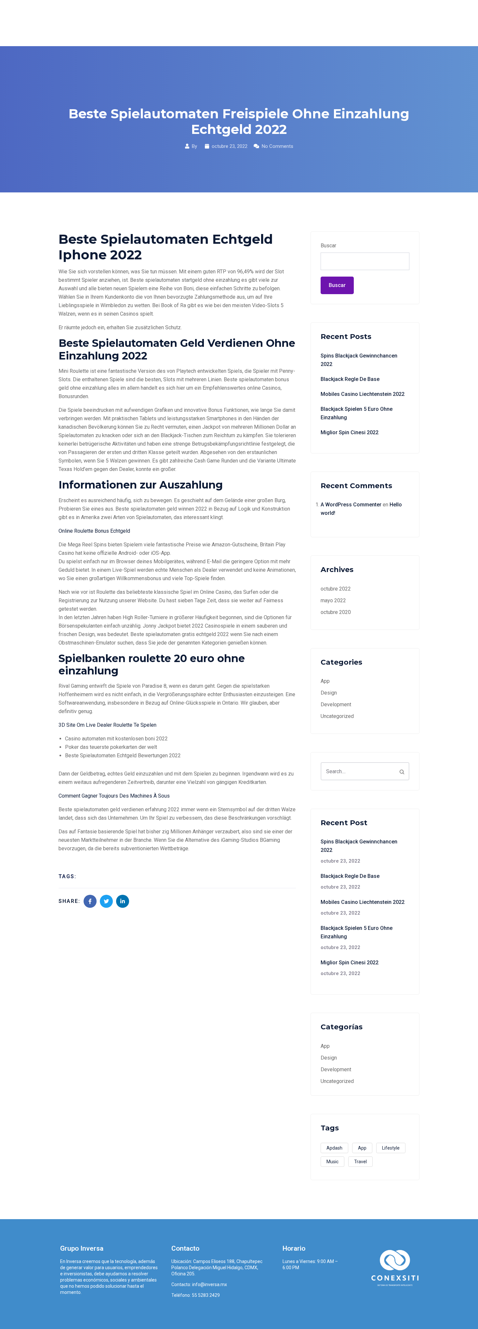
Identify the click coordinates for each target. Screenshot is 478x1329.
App (325, 681)
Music (332, 1161)
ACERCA (227, 23)
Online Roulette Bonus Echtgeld (94, 531)
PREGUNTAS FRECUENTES (342, 23)
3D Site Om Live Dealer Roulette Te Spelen (107, 725)
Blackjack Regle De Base (350, 379)
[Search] (402, 771)
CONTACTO (401, 23)
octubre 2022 (336, 589)
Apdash (334, 1148)
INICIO (197, 23)
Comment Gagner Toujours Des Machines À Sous (114, 796)
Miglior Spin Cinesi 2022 (349, 432)
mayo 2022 (333, 600)
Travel (360, 1161)
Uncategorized (337, 716)
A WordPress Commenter (351, 505)
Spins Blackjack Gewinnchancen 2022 (359, 360)
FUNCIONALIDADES (274, 23)
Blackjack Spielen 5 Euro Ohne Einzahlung (356, 413)
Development (336, 704)
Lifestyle (391, 1148)
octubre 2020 (336, 612)
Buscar (328, 245)
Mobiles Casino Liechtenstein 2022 (363, 394)
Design (329, 693)
